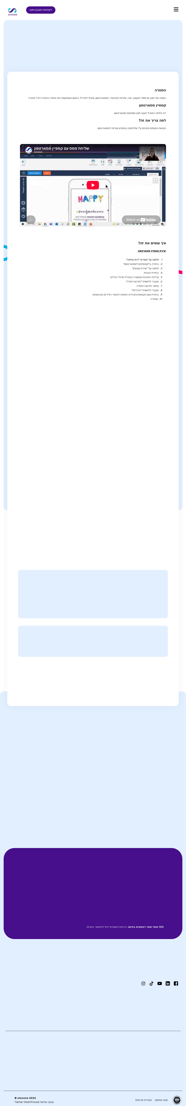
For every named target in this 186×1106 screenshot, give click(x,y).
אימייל (131, 793)
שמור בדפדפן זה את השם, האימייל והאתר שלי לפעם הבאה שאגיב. (135, 811)
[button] (138, 674)
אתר (92, 793)
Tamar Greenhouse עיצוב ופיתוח (34, 1102)
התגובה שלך (169, 746)
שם (174, 793)
